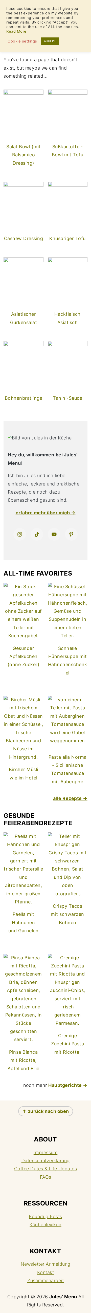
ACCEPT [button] (50, 41)
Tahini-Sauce (67, 398)
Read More (16, 31)
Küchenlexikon (45, 1224)
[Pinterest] (71, 534)
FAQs (45, 1177)
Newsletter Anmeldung (46, 1264)
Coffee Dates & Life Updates (45, 1168)
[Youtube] (54, 534)
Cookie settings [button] (22, 41)
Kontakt (45, 1272)
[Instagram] (19, 534)
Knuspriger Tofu (67, 238)
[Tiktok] (37, 534)
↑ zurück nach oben (45, 1111)
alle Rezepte (67, 798)
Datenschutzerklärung (45, 1160)
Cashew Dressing (23, 238)
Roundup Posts (45, 1216)
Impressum (46, 1152)
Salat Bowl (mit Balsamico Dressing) (23, 155)
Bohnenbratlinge (23, 398)
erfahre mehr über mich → (46, 512)
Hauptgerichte (65, 1085)
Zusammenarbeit (45, 1280)
